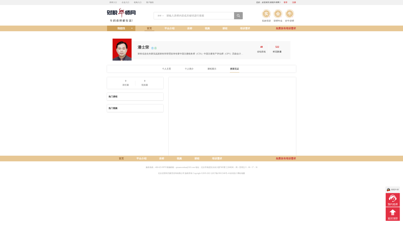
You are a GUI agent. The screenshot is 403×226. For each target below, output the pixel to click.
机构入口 (138, 2)
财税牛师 (395, 189)
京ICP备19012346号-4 (220, 173)
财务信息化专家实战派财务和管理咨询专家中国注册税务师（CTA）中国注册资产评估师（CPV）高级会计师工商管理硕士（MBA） (190, 54)
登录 (285, 2)
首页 (149, 28)
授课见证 (234, 69)
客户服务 (150, 2)
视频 (207, 28)
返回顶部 (393, 218)
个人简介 (189, 69)
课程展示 (211, 69)
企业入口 (125, 2)
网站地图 (241, 173)
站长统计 (233, 173)
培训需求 (245, 28)
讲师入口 (113, 2)
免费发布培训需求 (286, 28)
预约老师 (393, 204)
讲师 (189, 28)
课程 (224, 28)
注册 (294, 2)
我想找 (121, 28)
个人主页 (166, 69)
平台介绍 (170, 28)
